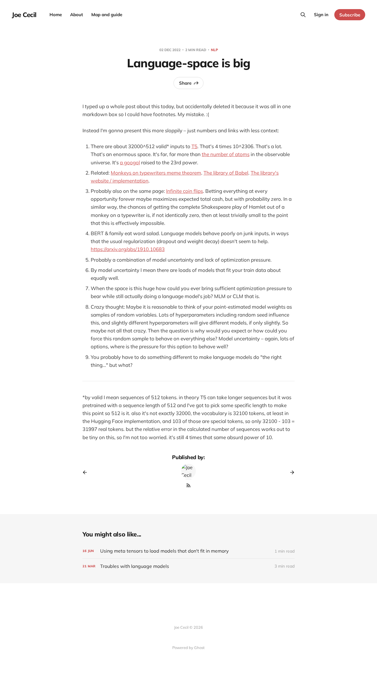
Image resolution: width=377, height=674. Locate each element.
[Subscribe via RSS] (188, 485)
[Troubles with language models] (188, 566)
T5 (194, 146)
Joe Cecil (24, 14)
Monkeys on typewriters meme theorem (156, 173)
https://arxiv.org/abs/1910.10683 (128, 249)
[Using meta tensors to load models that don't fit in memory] (188, 550)
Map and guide (106, 14)
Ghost (199, 647)
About (76, 14)
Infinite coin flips (184, 191)
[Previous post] (86, 472)
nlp (214, 50)
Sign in (321, 14)
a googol (130, 162)
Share (185, 83)
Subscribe (349, 15)
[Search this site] (303, 14)
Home (55, 14)
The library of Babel (226, 173)
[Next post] (290, 472)
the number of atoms (225, 154)
